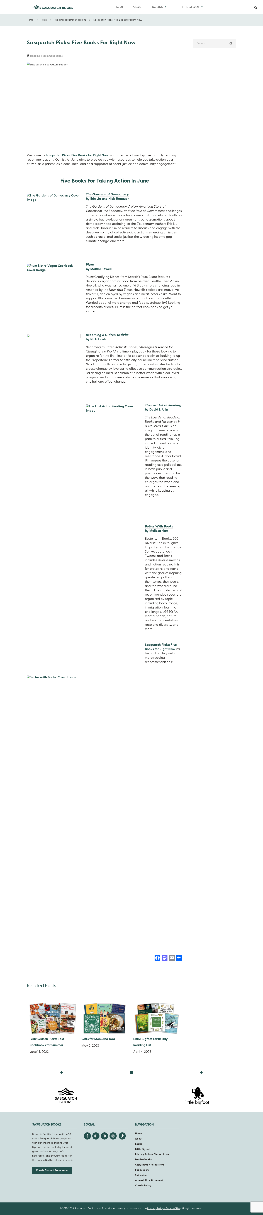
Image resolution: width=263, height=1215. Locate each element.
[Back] (131, 1072)
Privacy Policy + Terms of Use (152, 1154)
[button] (256, 8)
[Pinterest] (113, 1136)
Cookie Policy (143, 1185)
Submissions (142, 1170)
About (138, 1139)
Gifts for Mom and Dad (98, 1039)
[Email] (171, 958)
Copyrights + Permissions (149, 1165)
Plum (90, 265)
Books (138, 1144)
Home (138, 1133)
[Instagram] (95, 1136)
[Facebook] (157, 958)
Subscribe (141, 1175)
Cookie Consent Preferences (52, 1170)
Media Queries (143, 1159)
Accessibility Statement (149, 1180)
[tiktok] (122, 1136)
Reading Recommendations (46, 56)
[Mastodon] (164, 958)
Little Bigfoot (142, 1149)
